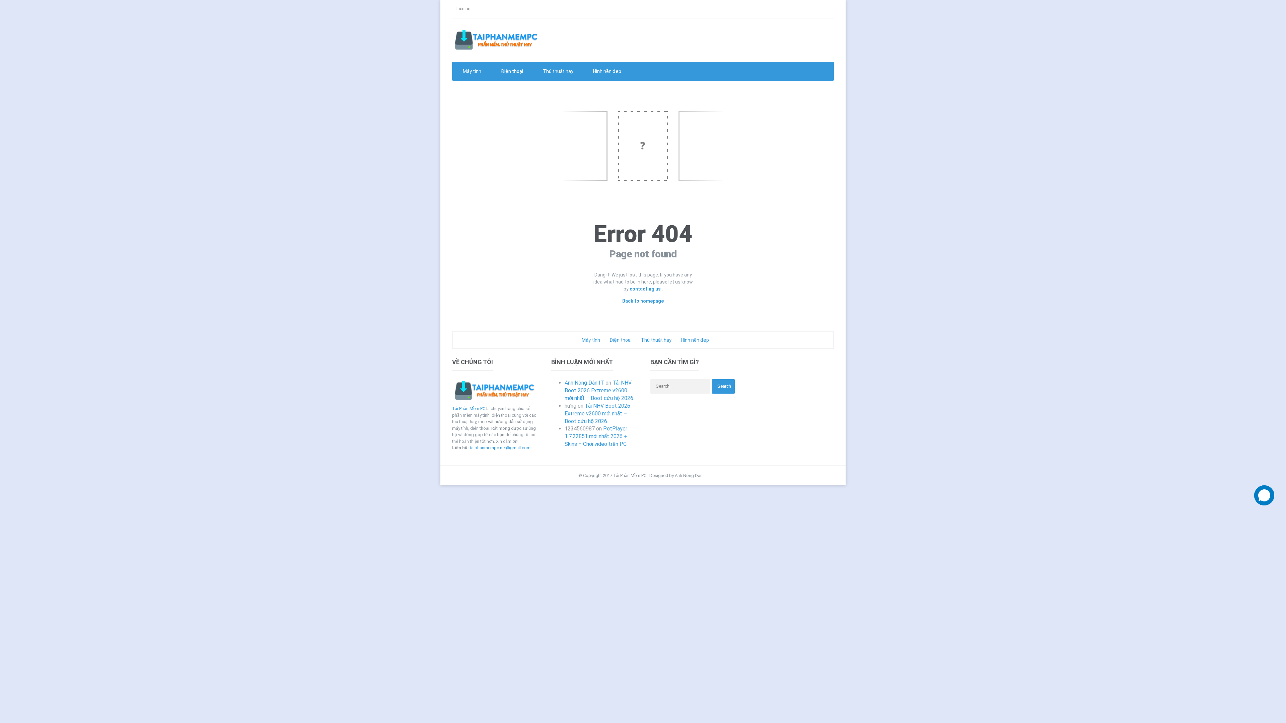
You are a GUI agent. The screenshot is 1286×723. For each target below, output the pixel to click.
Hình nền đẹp (606, 71)
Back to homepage (643, 301)
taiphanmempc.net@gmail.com (500, 447)
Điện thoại (620, 340)
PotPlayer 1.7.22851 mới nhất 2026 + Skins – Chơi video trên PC (596, 436)
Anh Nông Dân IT (584, 383)
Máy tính (590, 340)
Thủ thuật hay (655, 340)
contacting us (646, 289)
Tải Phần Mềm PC (468, 408)
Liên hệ (462, 8)
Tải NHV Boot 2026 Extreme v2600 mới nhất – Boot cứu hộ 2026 (599, 390)
